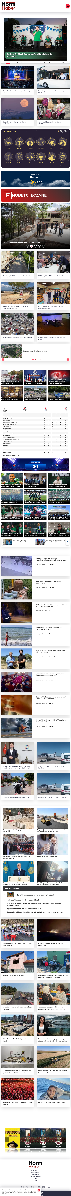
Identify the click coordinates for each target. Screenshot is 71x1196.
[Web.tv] (49, 1187)
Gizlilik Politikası (35, 1170)
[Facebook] (22, 1187)
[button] (3, 62)
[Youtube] (43, 1187)
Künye (35, 1178)
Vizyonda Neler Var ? (18, 1119)
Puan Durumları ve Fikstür (10, 455)
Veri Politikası (35, 1174)
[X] (27, 1187)
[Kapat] (39, 1190)
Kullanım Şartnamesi (35, 1176)
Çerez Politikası (35, 1172)
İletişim (35, 1180)
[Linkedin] (38, 1187)
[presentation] (7, 1139)
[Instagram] (33, 1187)
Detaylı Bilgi (12, 1151)
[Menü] (68, 6)
